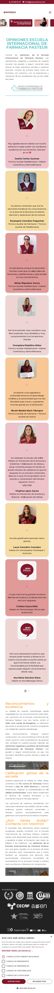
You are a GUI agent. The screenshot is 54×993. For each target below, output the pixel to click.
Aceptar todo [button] (14, 981)
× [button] (51, 937)
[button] (27, 485)
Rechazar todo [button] (39, 981)
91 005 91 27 (16, 2)
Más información (38, 947)
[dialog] (27, 963)
